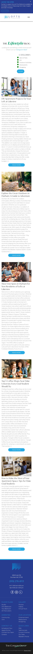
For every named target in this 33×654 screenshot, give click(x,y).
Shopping (22, 67)
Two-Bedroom (6, 609)
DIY (20, 60)
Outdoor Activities (25, 62)
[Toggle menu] (28, 17)
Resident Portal (24, 636)
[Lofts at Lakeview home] (16, 568)
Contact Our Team (8, 632)
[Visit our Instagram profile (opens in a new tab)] (16, 593)
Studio (4, 604)
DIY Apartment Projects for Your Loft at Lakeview (16, 100)
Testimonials (23, 630)
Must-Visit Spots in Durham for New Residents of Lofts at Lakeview (16, 286)
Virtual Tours (23, 609)
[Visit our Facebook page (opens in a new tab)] (12, 593)
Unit (3, 619)
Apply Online (6, 630)
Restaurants (23, 65)
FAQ (20, 628)
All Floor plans (6, 611)
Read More (16, 165)
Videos (21, 606)
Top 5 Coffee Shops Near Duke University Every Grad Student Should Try (16, 384)
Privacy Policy (27, 650)
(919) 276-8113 (16, 581)
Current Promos (24, 632)
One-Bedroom (6, 606)
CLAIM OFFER (5, 10)
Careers (4, 634)
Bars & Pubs (23, 58)
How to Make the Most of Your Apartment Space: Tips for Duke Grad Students (16, 481)
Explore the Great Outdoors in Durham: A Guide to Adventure (16, 194)
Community (6, 617)
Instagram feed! (21, 50)
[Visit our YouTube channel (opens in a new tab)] (20, 593)
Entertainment (24, 617)
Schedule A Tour (7, 628)
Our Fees (22, 634)
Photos (21, 604)
